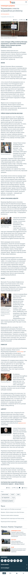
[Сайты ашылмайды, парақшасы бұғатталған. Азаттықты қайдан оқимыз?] (6, 541)
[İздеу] (23, 573)
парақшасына (22, 423)
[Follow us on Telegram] (14, 560)
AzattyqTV (13, 539)
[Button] (15, 20)
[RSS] (18, 560)
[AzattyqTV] (17, 573)
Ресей (12, 547)
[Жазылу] (21, 560)
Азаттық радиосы (5, 14)
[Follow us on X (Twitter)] (5, 560)
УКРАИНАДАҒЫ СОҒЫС (16, 530)
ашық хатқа (20, 351)
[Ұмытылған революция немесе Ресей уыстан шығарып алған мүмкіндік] (6, 549)
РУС (10, 573)
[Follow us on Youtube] (8, 560)
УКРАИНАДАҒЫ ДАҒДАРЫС (8, 6)
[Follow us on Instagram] (11, 560)
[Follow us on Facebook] (2, 560)
